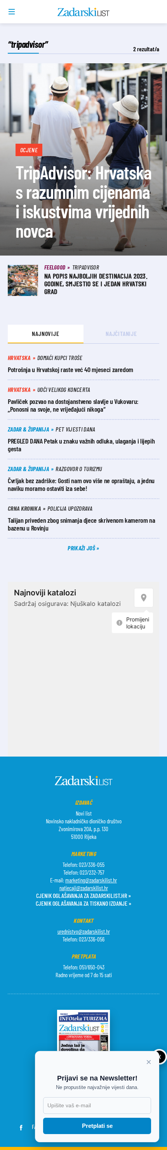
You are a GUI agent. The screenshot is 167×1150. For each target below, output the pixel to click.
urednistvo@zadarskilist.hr (83, 931)
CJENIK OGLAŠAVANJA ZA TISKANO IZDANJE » (83, 903)
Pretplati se (97, 1125)
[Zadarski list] (83, 12)
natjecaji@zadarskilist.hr (83, 887)
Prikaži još (82, 548)
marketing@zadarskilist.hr (91, 880)
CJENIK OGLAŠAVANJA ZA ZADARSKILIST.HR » (83, 895)
